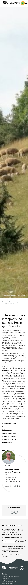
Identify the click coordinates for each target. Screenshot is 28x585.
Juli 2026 (4, 556)
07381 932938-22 (11, 477)
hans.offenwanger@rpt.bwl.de (14, 481)
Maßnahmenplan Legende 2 (9, 436)
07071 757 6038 (10, 479)
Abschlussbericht (7, 442)
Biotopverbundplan (7, 427)
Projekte (10, 300)
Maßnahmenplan (6, 430)
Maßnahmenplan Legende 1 (9, 433)
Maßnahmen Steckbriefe (9, 439)
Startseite (4, 300)
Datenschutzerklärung (12, 551)
